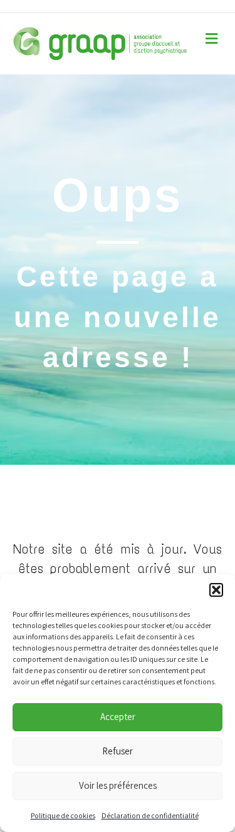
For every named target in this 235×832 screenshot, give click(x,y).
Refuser (117, 751)
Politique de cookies (63, 815)
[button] (216, 590)
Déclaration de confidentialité (150, 815)
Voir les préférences (118, 785)
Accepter (117, 717)
